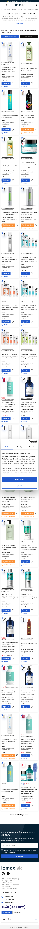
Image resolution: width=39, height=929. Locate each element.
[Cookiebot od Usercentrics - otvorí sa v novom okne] (28, 441)
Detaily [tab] (19, 447)
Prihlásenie (6, 912)
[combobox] (10, 36)
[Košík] (36, 4)
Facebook (8, 873)
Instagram (3, 873)
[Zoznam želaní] (33, 4)
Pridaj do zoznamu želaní (13, 83)
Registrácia (17, 912)
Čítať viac (19, 23)
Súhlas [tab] (7, 447)
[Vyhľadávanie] (6, 4)
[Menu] (2, 4)
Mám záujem (29, 129)
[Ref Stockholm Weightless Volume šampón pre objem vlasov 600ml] (10, 532)
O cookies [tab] (32, 447)
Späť (3, 9)
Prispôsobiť (18, 486)
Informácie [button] (6, 919)
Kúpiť (7, 83)
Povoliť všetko (19, 479)
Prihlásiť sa (19, 856)
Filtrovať (30, 36)
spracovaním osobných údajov (20, 850)
